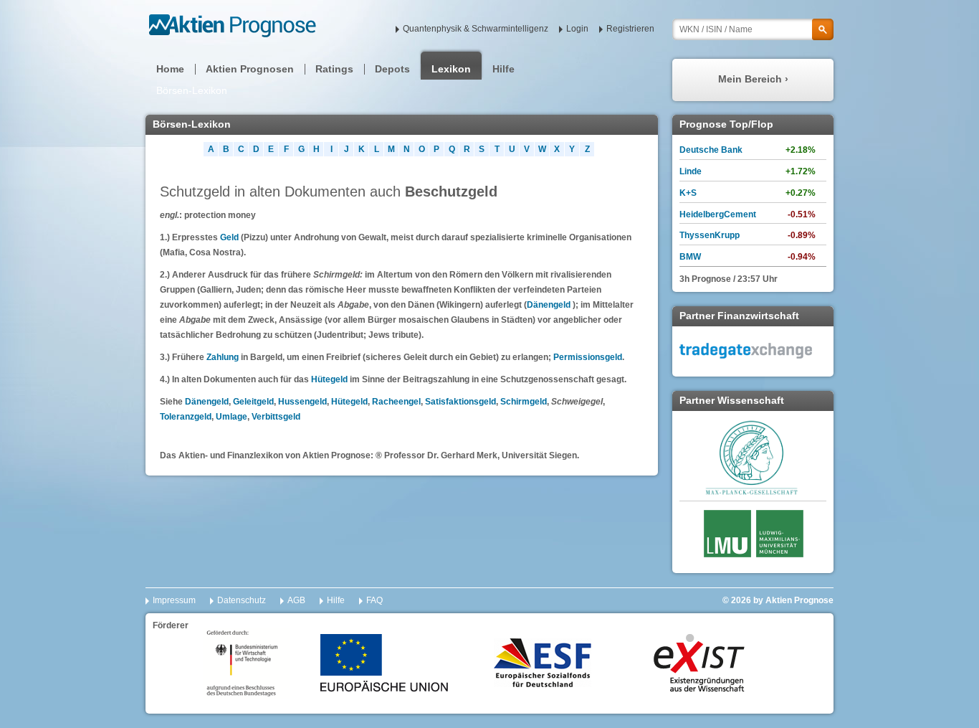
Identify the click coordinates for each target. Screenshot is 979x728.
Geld (230, 237)
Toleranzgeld (185, 417)
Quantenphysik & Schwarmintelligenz (475, 29)
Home (170, 69)
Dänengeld (548, 305)
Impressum (174, 600)
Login (577, 29)
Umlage (231, 417)
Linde (690, 171)
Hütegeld (329, 379)
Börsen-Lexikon (191, 90)
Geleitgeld (253, 402)
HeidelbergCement (717, 214)
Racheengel (396, 402)
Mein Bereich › (753, 79)
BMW (690, 257)
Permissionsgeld (587, 357)
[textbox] (753, 29)
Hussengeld (302, 402)
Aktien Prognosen (250, 69)
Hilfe (503, 69)
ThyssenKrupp (709, 235)
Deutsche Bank (710, 150)
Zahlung (222, 357)
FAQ (374, 600)
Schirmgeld (523, 402)
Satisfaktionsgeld (460, 402)
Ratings (334, 69)
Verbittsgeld (276, 417)
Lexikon (451, 69)
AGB (296, 600)
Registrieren (630, 29)
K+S (688, 193)
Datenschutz (241, 600)
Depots (392, 69)
